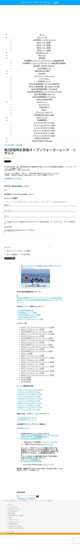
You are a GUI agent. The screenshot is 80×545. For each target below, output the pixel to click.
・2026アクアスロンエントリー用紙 (30, 319)
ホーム (42, 35)
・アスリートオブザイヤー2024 (28, 396)
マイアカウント (44, 104)
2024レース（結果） (44, 45)
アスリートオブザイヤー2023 (44, 130)
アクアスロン (44, 79)
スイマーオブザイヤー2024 (44, 123)
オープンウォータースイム (44, 76)
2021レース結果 (26, 353)
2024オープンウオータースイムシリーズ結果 (37, 334)
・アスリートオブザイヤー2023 (28, 401)
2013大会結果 (9, 145)
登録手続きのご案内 (42, 71)
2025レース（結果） (44, 42)
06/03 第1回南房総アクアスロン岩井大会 (44, 84)
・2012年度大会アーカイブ (27, 420)
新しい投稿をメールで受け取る (18, 254)
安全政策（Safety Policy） (44, 66)
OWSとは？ (42, 55)
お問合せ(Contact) (42, 138)
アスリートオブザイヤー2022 (44, 135)
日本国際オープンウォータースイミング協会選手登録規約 (44, 63)
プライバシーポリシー (44, 112)
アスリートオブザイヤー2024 (44, 125)
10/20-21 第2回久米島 (44, 99)
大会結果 (18, 145)
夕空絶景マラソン (44, 81)
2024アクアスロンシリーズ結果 (32, 336)
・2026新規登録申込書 (25, 310)
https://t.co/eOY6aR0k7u (30, 459)
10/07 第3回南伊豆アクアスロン (44, 97)
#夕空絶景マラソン (41, 437)
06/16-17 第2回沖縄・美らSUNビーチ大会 (44, 86)
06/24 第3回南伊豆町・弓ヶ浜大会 (44, 89)
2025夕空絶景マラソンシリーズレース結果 (36, 332)
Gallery (42, 73)
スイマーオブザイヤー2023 (44, 128)
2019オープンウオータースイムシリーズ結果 (37, 362)
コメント (7, 247)
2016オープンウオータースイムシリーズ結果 (37, 375)
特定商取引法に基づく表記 (44, 115)
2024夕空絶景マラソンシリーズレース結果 (36, 338)
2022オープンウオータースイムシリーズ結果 (37, 347)
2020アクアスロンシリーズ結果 (32, 355)
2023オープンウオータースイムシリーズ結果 (37, 340)
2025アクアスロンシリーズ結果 (32, 329)
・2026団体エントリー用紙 (27, 312)
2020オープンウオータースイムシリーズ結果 (37, 358)
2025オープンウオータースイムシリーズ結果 (37, 327)
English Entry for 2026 (42, 141)
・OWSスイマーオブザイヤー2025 (29, 390)
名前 (7, 205)
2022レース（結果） (44, 50)
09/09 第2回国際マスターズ (44, 94)
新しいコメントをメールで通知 (18, 251)
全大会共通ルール (44, 68)
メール (8, 211)
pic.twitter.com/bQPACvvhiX (31, 438)
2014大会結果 (26, 379)
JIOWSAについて (42, 53)
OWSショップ (42, 102)
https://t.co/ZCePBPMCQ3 (30, 435)
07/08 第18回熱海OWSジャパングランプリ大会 (44, 91)
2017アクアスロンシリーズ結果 (32, 369)
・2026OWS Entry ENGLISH (27, 317)
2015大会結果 (26, 377)
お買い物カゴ (44, 107)
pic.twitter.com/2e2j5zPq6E (31, 461)
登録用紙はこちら (23, 428)
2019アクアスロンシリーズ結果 (32, 360)
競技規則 (42, 58)
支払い (44, 110)
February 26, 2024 (47, 444)
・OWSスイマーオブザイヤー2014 (29, 407)
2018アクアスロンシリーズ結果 (32, 364)
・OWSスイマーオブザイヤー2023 (29, 399)
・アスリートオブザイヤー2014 (28, 409)
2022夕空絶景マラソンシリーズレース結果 (36, 351)
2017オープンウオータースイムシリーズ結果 (37, 371)
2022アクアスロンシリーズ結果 (32, 349)
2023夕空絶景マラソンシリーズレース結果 (36, 345)
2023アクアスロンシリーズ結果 (32, 342)
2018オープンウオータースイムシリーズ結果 (37, 366)
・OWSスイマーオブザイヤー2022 (29, 403)
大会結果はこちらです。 (13, 178)
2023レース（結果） (44, 47)
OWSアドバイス (42, 117)
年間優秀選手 (42, 120)
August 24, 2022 (48, 464)
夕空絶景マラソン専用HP (26, 498)
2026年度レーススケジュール (44, 40)
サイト (6, 216)
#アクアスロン (27, 437)
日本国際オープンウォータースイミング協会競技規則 (44, 60)
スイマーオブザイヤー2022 (44, 133)
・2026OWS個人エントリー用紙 (28, 315)
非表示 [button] (56, 2)
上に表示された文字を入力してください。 (20, 230)
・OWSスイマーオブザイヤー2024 (29, 394)
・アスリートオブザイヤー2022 (28, 405)
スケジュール (42, 37)
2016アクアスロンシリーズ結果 (32, 373)
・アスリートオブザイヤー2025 (28, 392)
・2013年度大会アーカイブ (27, 418)
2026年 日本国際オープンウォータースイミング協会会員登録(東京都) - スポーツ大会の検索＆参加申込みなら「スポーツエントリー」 (39, 300)
